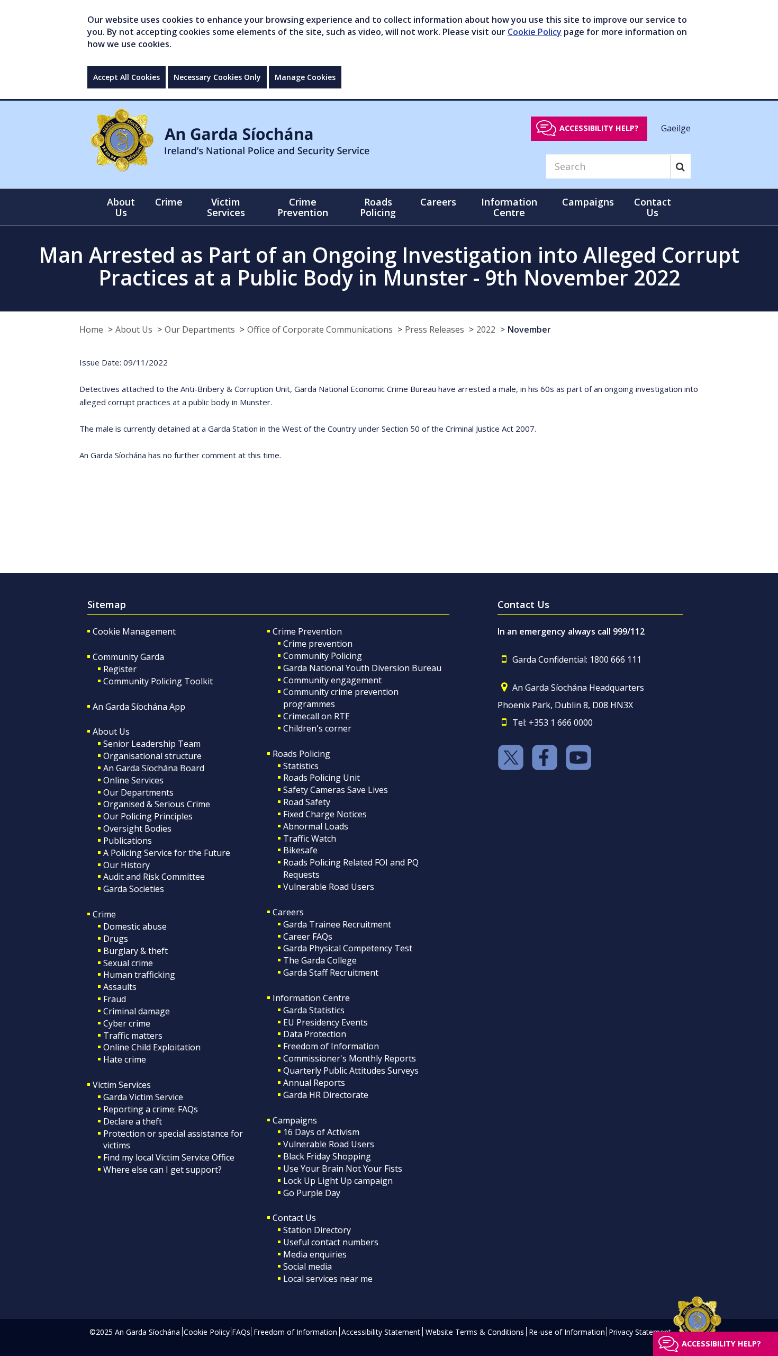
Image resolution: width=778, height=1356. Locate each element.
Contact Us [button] (652, 207)
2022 (485, 329)
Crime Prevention (307, 631)
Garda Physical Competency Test (347, 948)
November (529, 329)
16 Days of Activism (321, 1132)
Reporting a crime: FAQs (150, 1109)
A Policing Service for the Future (166, 853)
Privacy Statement (640, 1332)
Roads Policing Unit (321, 777)
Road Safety (306, 802)
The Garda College (320, 960)
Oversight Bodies (137, 828)
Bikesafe (300, 850)
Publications (127, 840)
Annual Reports (314, 1083)
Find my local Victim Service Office (168, 1157)
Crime (104, 914)
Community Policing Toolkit (158, 681)
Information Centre (311, 998)
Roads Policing (301, 754)
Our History (126, 865)
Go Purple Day (311, 1193)
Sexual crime (128, 963)
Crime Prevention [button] (302, 207)
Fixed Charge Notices (325, 814)
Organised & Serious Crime (156, 804)
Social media (307, 1266)
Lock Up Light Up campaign (338, 1180)
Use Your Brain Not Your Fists (342, 1168)
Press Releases (434, 329)
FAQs (241, 1332)
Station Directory (317, 1230)
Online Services (133, 780)
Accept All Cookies (126, 77)
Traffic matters (132, 1035)
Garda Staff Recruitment (330, 972)
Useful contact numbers (330, 1242)
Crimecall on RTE (316, 716)
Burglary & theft (135, 951)
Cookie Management (134, 631)
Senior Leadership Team (152, 744)
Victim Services (122, 1085)
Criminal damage (136, 1011)
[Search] (680, 166)
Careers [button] (438, 201)
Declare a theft (132, 1121)
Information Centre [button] (509, 207)
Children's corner (317, 728)
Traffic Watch (309, 838)
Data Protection (314, 1034)
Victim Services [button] (226, 207)
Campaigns (295, 1120)
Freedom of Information (331, 1046)
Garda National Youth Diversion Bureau (362, 668)
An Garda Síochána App (139, 706)
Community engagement (332, 680)
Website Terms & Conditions (475, 1332)
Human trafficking (139, 974)
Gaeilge (676, 127)
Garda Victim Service (143, 1097)
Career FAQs (307, 936)
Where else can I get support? (162, 1169)
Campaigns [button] (588, 201)
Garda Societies (133, 889)
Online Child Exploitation (152, 1047)
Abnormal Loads (315, 826)
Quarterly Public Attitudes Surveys (351, 1070)
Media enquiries (315, 1254)
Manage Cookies (305, 77)
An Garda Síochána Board (153, 768)
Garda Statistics (314, 1010)
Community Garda (128, 657)
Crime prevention (317, 643)
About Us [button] (121, 207)
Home (91, 329)
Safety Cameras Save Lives (335, 790)
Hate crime (124, 1059)
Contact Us (294, 1218)
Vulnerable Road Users (328, 887)
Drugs (115, 938)
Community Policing (322, 656)
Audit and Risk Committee (154, 876)
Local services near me (328, 1278)
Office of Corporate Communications (320, 329)
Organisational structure (152, 756)
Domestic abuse (135, 926)
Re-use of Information (567, 1332)
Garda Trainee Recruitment (337, 924)
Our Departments (200, 329)
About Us (133, 329)
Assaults (120, 987)
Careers (288, 912)
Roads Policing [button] (378, 207)
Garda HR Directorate (325, 1095)
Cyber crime (126, 1023)
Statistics (301, 766)
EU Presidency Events (325, 1022)
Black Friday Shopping (327, 1156)
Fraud (114, 999)
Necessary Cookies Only (217, 77)
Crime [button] (169, 201)
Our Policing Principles (148, 816)
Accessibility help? (599, 128)
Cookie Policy (535, 32)
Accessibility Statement (380, 1332)
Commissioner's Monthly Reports (349, 1058)
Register (120, 669)
